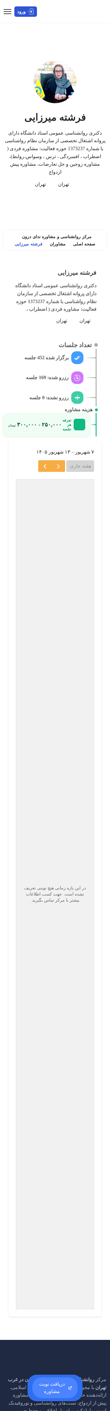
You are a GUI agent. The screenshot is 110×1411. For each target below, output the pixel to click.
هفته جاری (80, 466)
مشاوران (58, 244)
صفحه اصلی (84, 244)
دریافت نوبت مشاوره (52, 1387)
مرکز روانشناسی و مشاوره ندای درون (57, 236)
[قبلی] (58, 466)
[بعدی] (45, 466)
